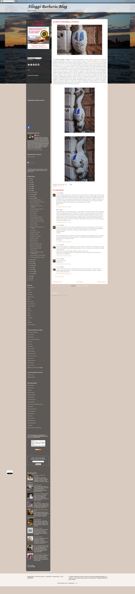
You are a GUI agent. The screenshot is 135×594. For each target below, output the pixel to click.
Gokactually (30, 406)
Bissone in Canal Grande (35, 246)
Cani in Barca (33, 230)
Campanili (29, 292)
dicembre (32, 192)
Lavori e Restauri (31, 303)
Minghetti (29, 390)
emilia (57, 244)
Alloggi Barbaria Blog (47, 6)
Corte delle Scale (38, 485)
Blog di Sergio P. (31, 392)
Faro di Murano (33, 213)
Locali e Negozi (30, 306)
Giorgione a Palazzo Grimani (36, 219)
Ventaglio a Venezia (34, 234)
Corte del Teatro (33, 215)
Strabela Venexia (31, 377)
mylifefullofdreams (31, 394)
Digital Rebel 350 (31, 420)
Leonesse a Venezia (34, 203)
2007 (30, 280)
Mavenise (29, 341)
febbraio (32, 271)
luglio (31, 261)
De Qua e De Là (31, 365)
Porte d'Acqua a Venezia (35, 200)
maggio (32, 265)
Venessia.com (30, 374)
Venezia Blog (30, 362)
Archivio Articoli (35, 13)
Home (28, 13)
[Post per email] (70, 184)
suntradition (30, 425)
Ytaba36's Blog (30, 397)
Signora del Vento (34, 240)
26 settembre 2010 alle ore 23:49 (63, 241)
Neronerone (30, 416)
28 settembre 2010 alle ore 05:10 (63, 273)
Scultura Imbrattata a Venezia (36, 209)
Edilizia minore (30, 296)
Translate (38, 59)
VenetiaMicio (30, 346)
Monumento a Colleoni (35, 232)
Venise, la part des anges (33, 339)
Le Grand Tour (30, 387)
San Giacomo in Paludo (35, 236)
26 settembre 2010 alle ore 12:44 (63, 222)
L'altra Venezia (30, 334)
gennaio (32, 273)
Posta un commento (59, 276)
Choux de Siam (30, 418)
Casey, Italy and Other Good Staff (35, 404)
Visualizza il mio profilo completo (34, 149)
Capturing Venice (31, 360)
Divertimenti (30, 294)
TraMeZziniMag (30, 351)
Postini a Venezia (34, 242)
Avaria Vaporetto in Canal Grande (37, 255)
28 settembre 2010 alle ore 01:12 (63, 264)
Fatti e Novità (61, 186)
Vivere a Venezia (31, 324)
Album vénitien (30, 348)
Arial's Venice (30, 358)
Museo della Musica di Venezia (37, 202)
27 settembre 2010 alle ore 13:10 (63, 255)
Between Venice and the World (34, 427)
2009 (30, 276)
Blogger (76, 583)
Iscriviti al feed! (30, 156)
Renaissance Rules (31, 408)
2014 (30, 182)
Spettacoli (29, 322)
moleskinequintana (31, 423)
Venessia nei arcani (31, 355)
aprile (31, 267)
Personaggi (29, 317)
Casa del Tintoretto (38, 536)
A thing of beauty (31, 411)
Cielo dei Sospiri (33, 223)
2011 (30, 188)
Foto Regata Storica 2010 (35, 248)
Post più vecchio (101, 282)
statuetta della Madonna (64, 65)
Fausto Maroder (33, 367)
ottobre (32, 196)
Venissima (29, 344)
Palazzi (29, 315)
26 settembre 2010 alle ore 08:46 (63, 206)
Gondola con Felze (34, 238)
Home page (79, 282)
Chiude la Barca (37, 519)
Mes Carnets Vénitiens (32, 332)
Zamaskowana (30, 413)
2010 (30, 190)
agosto (32, 259)
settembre (32, 198)
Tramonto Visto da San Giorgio (37, 221)
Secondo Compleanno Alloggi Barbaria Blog (36, 252)
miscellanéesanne (31, 399)
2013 (30, 184)
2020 (30, 178)
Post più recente (57, 282)
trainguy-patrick (30, 401)
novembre (32, 194)
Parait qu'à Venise (31, 353)
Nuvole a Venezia (34, 225)
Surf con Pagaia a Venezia (36, 217)
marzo (31, 269)
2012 (30, 186)
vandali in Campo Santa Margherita (94, 62)
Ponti (28, 320)
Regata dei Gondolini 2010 (36, 244)
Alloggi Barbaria (31, 287)
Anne (57, 193)
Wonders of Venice (38, 528)
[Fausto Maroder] (28, 128)
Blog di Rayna (30, 385)
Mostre (29, 313)
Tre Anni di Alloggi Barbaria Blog (41, 545)
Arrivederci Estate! (34, 211)
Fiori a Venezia (37, 502)
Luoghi (28, 308)
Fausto (58, 225)
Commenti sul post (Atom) (82, 285)
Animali (29, 290)
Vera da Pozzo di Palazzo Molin (41, 493)
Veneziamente (30, 337)
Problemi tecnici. (34, 250)
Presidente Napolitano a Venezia (37, 257)
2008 (30, 278)
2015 (30, 180)
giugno (32, 263)
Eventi (28, 299)
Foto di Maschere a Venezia (40, 554)
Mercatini (29, 310)
